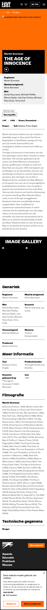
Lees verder (8, 592)
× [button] (44, 573)
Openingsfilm (10, 114)
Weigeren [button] (11, 604)
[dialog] (23, 590)
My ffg (34, 4)
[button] (23, 595)
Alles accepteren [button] (32, 604)
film (8, 12)
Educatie (8, 557)
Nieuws (7, 565)
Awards (7, 554)
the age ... (17, 12)
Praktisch (8, 561)
